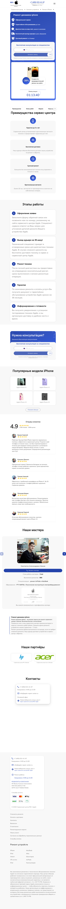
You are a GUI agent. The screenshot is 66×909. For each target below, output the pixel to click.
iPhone (12, 850)
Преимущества (16, 109)
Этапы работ (30, 109)
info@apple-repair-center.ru (29, 693)
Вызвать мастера (34, 570)
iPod (11, 863)
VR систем (13, 860)
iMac (27, 853)
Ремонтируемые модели (18, 829)
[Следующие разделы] (54, 108)
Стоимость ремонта (16, 814)
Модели (41, 109)
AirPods (28, 860)
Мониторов (30, 856)
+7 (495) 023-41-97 (37, 2)
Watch (12, 856)
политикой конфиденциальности (45, 58)
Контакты (13, 820)
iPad (11, 853)
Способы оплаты (15, 839)
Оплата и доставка (16, 817)
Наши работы (52, 109)
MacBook (29, 850)
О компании (14, 826)
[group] (21, 658)
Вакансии (13, 823)
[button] (64, 554)
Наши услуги (14, 832)
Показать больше (33, 409)
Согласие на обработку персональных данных (26, 836)
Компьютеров (30, 863)
